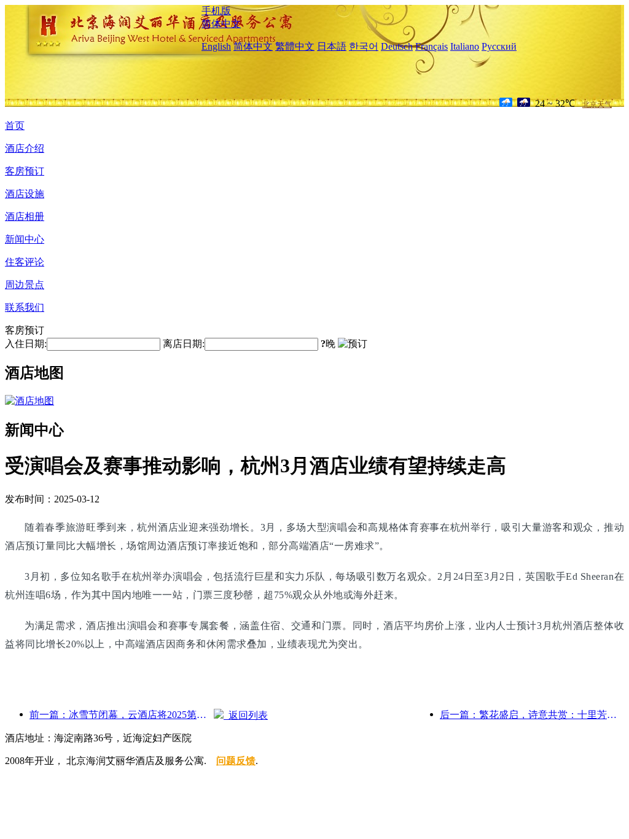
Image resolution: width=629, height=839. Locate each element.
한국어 (363, 46)
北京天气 (597, 104)
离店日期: (184, 343)
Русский (499, 46)
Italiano (464, 46)
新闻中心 (24, 239)
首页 (15, 125)
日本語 (331, 46)
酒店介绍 (24, 148)
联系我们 (24, 307)
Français (431, 46)
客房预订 (24, 171)
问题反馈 (236, 760)
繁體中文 (294, 46)
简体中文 (221, 23)
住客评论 (24, 262)
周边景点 (24, 284)
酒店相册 (24, 216)
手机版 (216, 11)
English (216, 46)
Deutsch (397, 46)
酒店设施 (24, 194)
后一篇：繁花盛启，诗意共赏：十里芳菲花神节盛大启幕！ (532, 714)
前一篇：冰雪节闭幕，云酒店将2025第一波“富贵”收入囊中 (121, 714)
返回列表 (246, 715)
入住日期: (26, 343)
